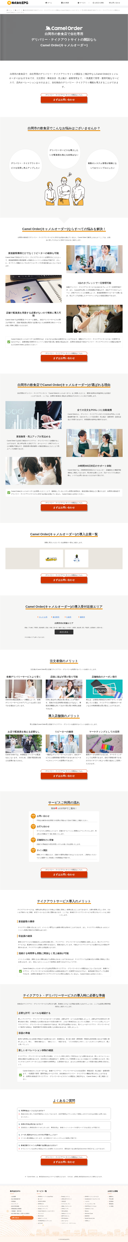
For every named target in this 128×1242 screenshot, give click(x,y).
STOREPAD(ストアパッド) (45, 1220)
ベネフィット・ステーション (68, 1223)
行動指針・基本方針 (16, 1211)
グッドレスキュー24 (90, 1203)
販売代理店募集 (15, 1206)
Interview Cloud (89, 1213)
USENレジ (87, 1220)
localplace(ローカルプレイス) (92, 1199)
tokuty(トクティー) (42, 1208)
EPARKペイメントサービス (92, 1196)
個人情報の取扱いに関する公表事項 (20, 1213)
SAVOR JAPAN (42, 1201)
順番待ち (111, 1196)
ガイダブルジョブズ (43, 1206)
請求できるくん (65, 1216)
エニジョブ (41, 1213)
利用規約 (13, 1201)
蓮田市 (82, 617)
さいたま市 (43, 617)
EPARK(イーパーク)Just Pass (45, 1196)
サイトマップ (14, 1203)
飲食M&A (87, 1216)
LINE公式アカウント (66, 1199)
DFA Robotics (64, 1218)
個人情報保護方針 (15, 1199)
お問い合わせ (15, 1217)
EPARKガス (41, 1203)
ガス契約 (111, 1206)
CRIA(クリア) (64, 1208)
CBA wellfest (64, 1211)
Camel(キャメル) (89, 1208)
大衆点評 (63, 1201)
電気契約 (111, 1203)
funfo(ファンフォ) (42, 1218)
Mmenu (87, 1211)
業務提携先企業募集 (16, 1208)
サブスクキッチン (65, 1203)
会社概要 (13, 1196)
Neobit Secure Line (90, 1218)
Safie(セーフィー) (65, 1213)
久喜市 (68, 617)
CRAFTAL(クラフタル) (90, 1206)
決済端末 (111, 1201)
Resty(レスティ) (65, 1196)
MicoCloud (40, 1216)
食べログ (40, 1199)
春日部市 (56, 617)
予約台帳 (111, 1199)
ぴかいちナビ (64, 1220)
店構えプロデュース (66, 1206)
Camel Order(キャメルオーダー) (46, 1211)
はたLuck (40, 1223)
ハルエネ (87, 1201)
